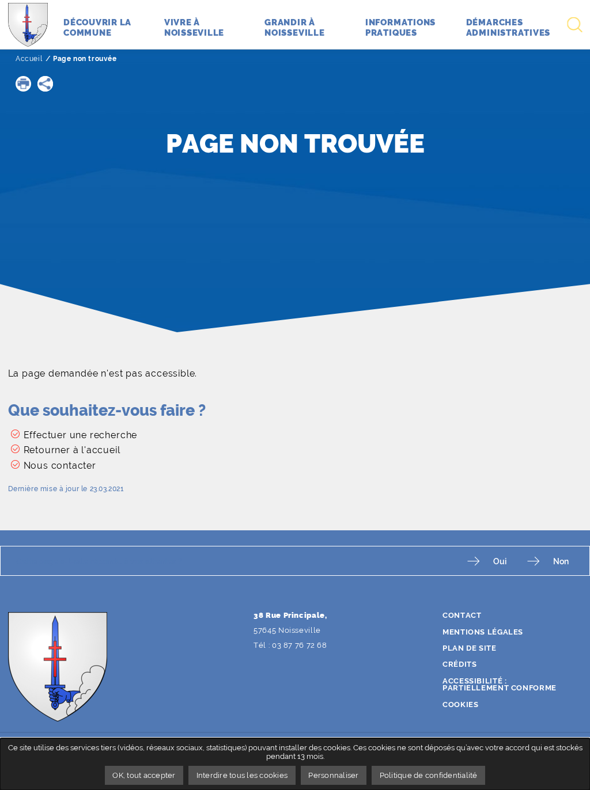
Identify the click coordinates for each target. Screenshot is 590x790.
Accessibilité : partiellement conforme (499, 685)
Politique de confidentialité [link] (429, 775)
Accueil (29, 59)
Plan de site (469, 648)
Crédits (459, 664)
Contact (461, 615)
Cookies (460, 704)
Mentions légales (482, 632)
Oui (499, 561)
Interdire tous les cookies (242, 775)
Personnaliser (333, 775)
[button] (23, 84)
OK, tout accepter (143, 775)
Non (561, 561)
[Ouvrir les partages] (45, 84)
